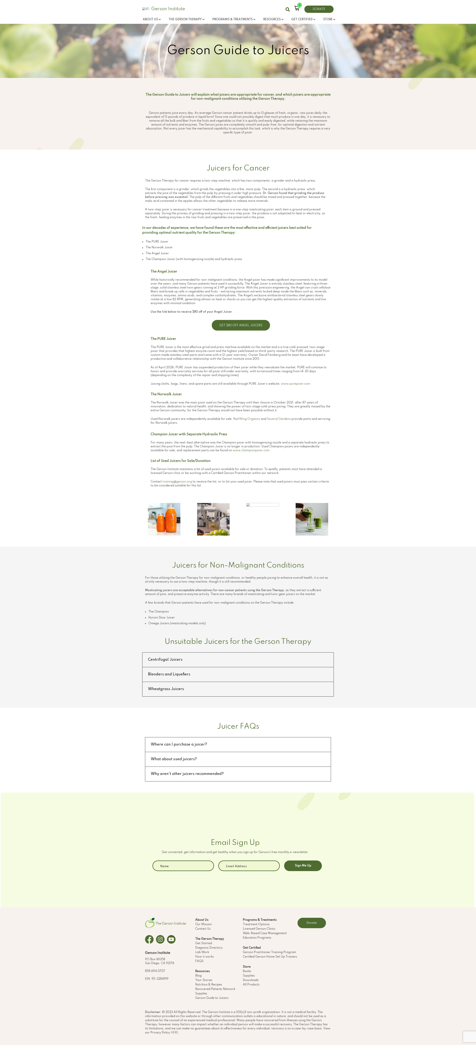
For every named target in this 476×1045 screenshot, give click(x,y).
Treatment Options (256, 924)
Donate (312, 922)
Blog (198, 975)
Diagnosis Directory (209, 947)
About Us (201, 920)
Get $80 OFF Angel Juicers (240, 325)
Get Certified (252, 947)
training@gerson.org (177, 481)
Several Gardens (279, 419)
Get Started (203, 943)
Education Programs (257, 937)
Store (247, 966)
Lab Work (202, 952)
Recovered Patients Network (215, 989)
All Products (251, 984)
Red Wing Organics (246, 419)
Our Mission (203, 924)
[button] (296, 8)
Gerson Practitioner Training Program (269, 952)
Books (247, 971)
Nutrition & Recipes (208, 984)
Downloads (251, 980)
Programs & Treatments (260, 920)
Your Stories (203, 980)
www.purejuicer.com (295, 383)
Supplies (201, 993)
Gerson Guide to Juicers (212, 998)
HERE (174, 1032)
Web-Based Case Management (265, 933)
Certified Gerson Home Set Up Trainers (270, 956)
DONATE (319, 9)
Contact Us (203, 928)
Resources (202, 971)
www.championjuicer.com (251, 450)
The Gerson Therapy (209, 938)
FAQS (199, 961)
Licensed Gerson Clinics (259, 928)
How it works (204, 956)
